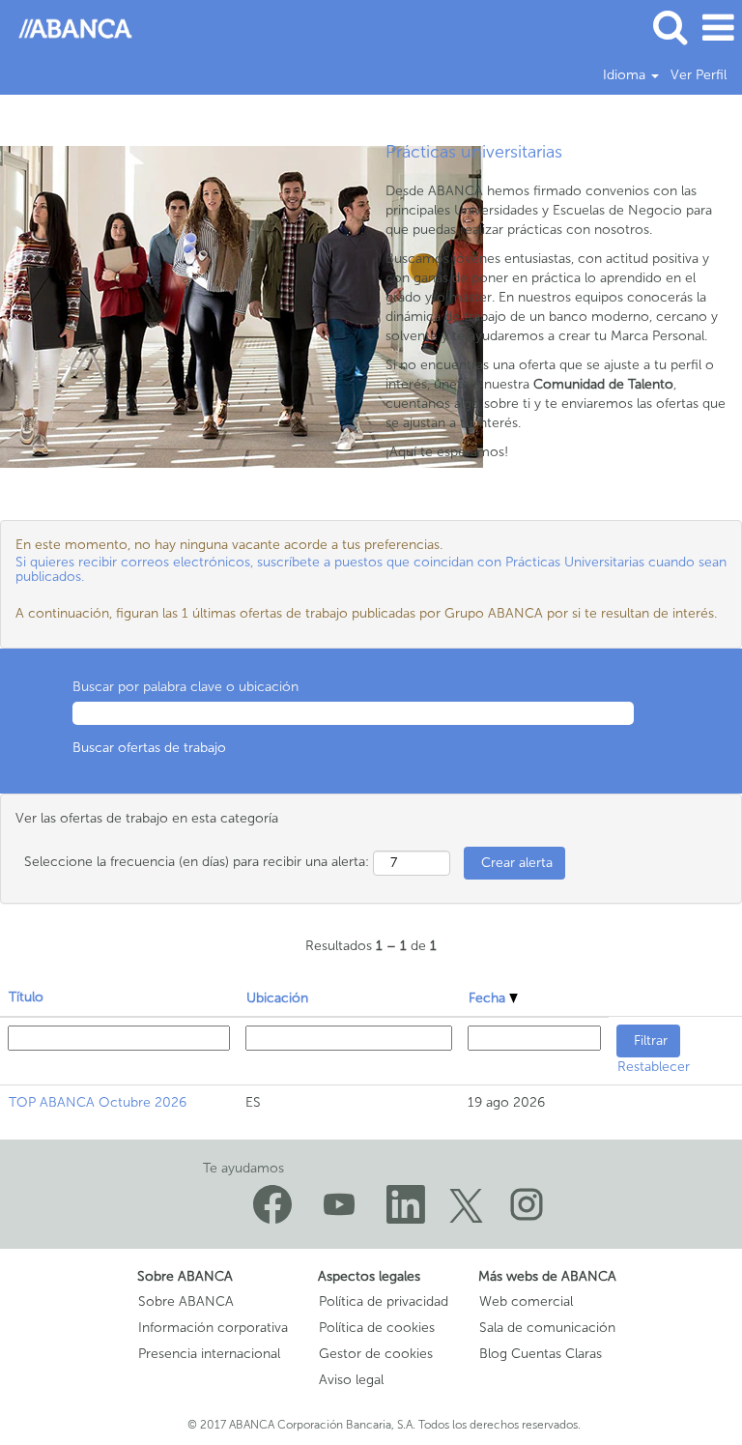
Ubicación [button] (277, 998)
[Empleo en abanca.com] (68, 27)
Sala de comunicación (547, 1328)
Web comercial (526, 1302)
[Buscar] (669, 26)
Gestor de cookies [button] (376, 1354)
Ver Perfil (699, 75)
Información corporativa (213, 1328)
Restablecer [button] (653, 1066)
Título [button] (26, 997)
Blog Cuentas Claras (540, 1354)
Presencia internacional (209, 1354)
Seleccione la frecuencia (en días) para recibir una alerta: (196, 861)
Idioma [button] (626, 75)
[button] (718, 27)
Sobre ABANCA (186, 1302)
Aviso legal (351, 1380)
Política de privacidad (383, 1302)
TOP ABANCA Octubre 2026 (97, 1102)
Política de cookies (377, 1328)
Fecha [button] (489, 998)
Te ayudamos (243, 1168)
